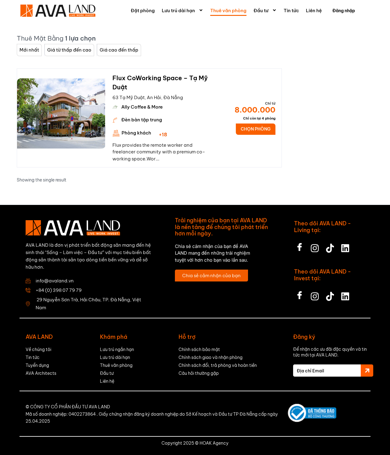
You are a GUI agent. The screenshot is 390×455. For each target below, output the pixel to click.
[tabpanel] (61, 113)
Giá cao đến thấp (119, 50)
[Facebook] (299, 246)
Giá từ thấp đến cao (69, 50)
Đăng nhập (343, 10)
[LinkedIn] (345, 246)
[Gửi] (367, 370)
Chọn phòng (256, 129)
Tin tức (291, 10)
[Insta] (315, 246)
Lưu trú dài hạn (178, 10)
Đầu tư (261, 10)
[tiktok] (330, 246)
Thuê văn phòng (228, 10)
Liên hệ (314, 10)
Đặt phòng (143, 10)
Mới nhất (29, 50)
